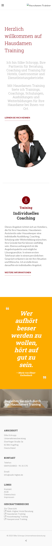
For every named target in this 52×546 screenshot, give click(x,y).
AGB (6, 491)
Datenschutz (10, 494)
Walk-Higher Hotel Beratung (20, 511)
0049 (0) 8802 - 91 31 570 (16, 465)
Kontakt (8, 489)
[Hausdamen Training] (39, 5)
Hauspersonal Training (17, 519)
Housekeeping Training (17, 516)
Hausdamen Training (16, 514)
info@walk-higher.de (13, 474)
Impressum (9, 497)
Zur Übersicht (10, 508)
